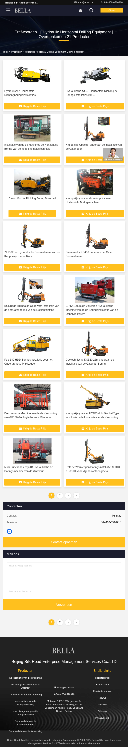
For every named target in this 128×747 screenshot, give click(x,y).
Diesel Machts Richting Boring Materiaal (32, 198)
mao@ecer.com (86, 2)
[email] (9, 531)
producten (16, 51)
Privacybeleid (102, 717)
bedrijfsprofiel (102, 677)
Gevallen (102, 704)
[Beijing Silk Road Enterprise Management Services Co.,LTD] (23, 10)
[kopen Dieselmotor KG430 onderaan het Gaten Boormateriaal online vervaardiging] (95, 236)
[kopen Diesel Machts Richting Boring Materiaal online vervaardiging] (32, 182)
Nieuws (102, 697)
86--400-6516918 (113, 2)
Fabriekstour (102, 684)
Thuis (5, 51)
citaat (111, 10)
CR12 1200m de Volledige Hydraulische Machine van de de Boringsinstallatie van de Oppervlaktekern (92, 310)
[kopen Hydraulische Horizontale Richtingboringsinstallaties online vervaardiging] (32, 75)
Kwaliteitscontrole (102, 691)
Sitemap (102, 711)
